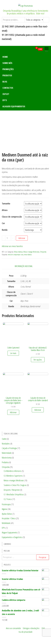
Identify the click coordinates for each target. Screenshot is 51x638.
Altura (4, 210)
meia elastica (28, 254)
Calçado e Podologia (9, 448)
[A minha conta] (32, 49)
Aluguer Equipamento (9, 532)
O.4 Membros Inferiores (12, 470)
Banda (4, 229)
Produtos (7, 75)
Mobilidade (6, 523)
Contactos (7, 87)
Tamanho (6, 203)
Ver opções (38, 359)
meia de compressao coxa (15, 254)
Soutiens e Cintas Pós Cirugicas (15, 485)
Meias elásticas (18, 252)
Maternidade (6, 452)
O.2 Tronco (8, 499)
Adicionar (21, 238)
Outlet (5, 94)
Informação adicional (24, 266)
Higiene (4, 509)
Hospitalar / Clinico (8, 518)
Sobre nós (7, 63)
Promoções (8, 69)
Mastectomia (6, 457)
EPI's (4, 100)
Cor (3, 223)
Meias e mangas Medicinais (31, 252)
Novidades (6, 443)
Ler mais (13, 353)
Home (5, 56)
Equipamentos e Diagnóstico (12, 537)
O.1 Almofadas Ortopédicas (14, 494)
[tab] (25, 266)
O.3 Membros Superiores (13, 475)
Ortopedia (43, 252)
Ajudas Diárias (7, 513)
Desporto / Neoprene (12, 489)
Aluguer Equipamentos (13, 106)
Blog (4, 81)
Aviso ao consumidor (13, 628)
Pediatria (5, 462)
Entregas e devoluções (31, 628)
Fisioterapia (6, 504)
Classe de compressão (12, 216)
